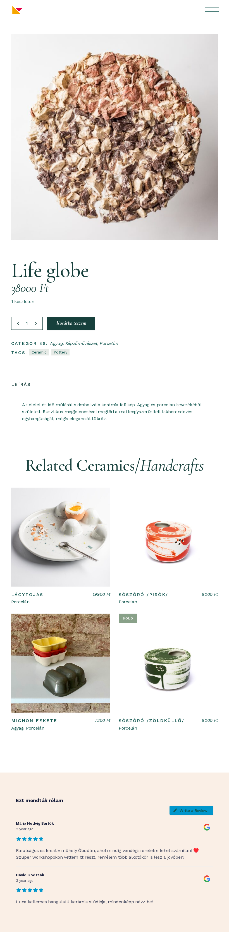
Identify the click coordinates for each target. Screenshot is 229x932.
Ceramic (39, 352)
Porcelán (109, 343)
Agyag (56, 343)
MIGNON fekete (34, 720)
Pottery (60, 352)
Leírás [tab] (21, 384)
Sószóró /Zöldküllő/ (152, 720)
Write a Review (193, 810)
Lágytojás (27, 594)
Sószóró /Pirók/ (143, 594)
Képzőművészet (81, 343)
